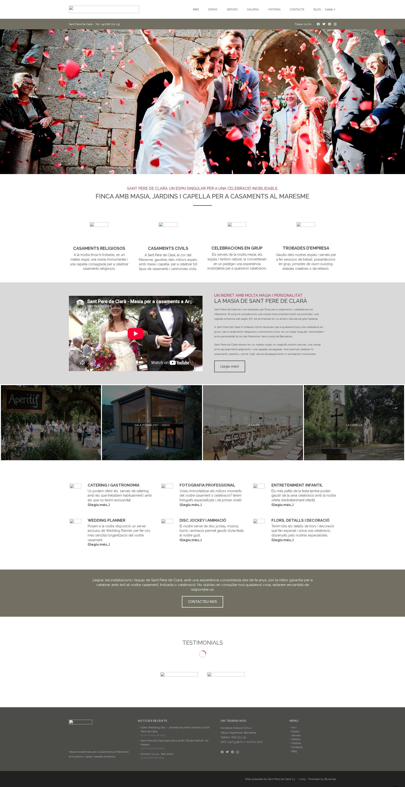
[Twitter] (324, 24)
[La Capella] (354, 422)
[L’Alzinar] (51, 422)
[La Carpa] (253, 422)
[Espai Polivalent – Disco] (152, 422)
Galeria (295, 739)
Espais (295, 731)
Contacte (297, 747)
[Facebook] (318, 24)
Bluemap (330, 779)
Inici (293, 727)
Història (296, 743)
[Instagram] (335, 24)
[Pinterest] (329, 24)
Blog (294, 751)
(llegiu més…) (99, 505)
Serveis (296, 735)
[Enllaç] (104, 9)
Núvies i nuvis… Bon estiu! (157, 754)
